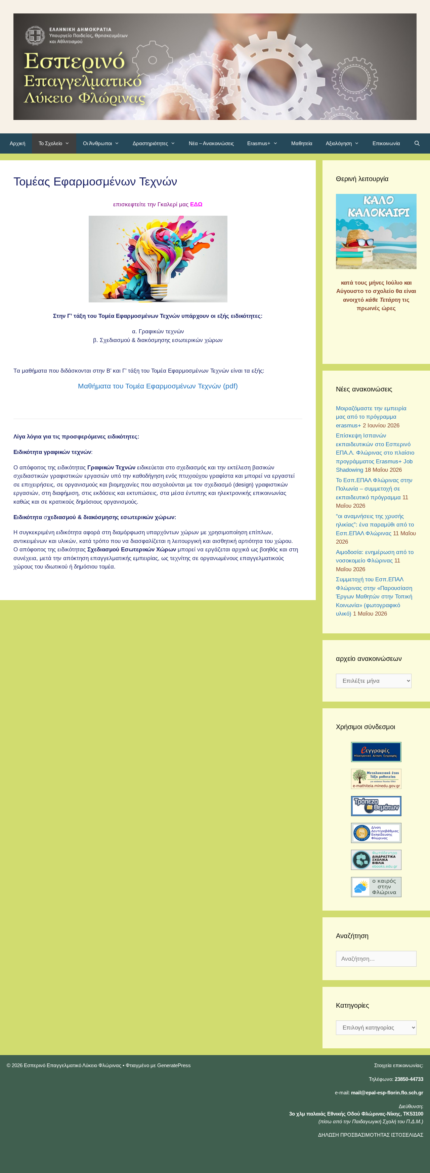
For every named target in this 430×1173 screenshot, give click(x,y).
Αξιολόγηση (339, 143)
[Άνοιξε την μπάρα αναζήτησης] (417, 143)
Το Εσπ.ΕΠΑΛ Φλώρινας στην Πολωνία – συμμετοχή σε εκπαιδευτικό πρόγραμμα (374, 489)
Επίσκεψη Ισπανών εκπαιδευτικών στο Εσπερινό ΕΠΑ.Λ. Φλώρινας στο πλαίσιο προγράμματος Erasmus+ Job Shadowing (375, 452)
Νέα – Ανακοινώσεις (211, 143)
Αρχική (17, 143)
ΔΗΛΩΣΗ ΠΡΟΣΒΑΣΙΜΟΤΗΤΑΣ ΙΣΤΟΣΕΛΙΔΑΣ (370, 1135)
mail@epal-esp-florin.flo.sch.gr (387, 1092)
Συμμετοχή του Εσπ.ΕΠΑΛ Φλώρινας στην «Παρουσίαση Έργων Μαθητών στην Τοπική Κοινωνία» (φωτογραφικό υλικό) (374, 596)
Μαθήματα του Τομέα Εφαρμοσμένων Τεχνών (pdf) (158, 386)
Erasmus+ (258, 143)
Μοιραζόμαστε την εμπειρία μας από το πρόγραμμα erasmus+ (371, 417)
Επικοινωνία (386, 143)
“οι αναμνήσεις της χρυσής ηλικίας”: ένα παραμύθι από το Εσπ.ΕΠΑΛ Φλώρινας (375, 525)
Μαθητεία (301, 143)
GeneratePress (174, 1065)
